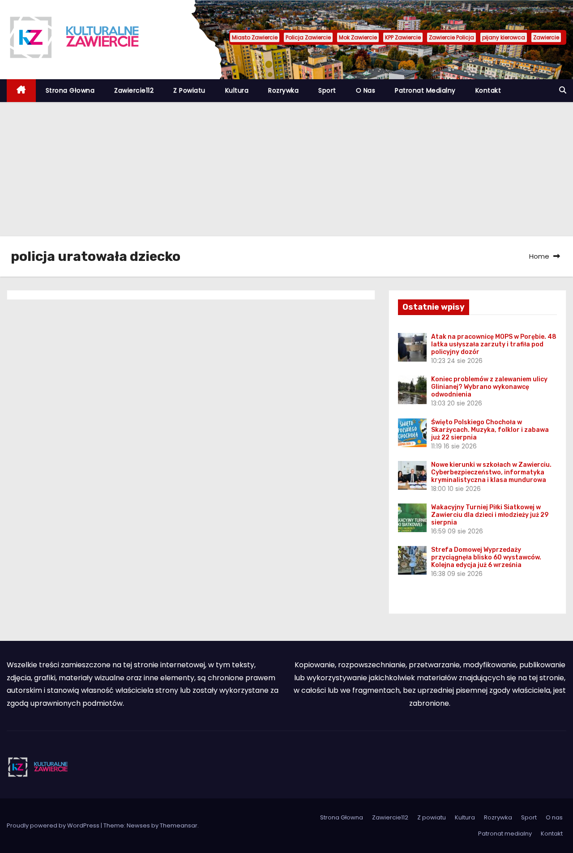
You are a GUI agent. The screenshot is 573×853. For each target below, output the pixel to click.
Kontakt (488, 90)
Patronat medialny (425, 90)
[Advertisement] (286, 169)
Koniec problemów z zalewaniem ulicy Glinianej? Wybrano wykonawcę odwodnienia (489, 386)
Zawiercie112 (134, 90)
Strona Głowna (70, 90)
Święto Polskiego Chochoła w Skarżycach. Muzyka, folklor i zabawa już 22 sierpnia (490, 429)
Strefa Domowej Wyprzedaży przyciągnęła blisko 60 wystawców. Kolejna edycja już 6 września (486, 557)
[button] (562, 90)
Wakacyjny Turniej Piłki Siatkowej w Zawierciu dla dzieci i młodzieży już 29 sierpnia (489, 514)
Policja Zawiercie (308, 37)
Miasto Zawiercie (255, 37)
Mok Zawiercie (358, 37)
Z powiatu (189, 90)
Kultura (237, 90)
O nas (366, 90)
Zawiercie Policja (451, 37)
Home (539, 256)
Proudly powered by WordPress (54, 825)
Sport (327, 90)
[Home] (21, 90)
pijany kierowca (503, 37)
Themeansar (178, 825)
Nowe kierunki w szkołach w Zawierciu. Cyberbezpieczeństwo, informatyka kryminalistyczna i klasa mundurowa (491, 472)
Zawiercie (546, 37)
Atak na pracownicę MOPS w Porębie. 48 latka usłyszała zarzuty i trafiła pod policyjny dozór (493, 344)
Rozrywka (283, 90)
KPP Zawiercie (403, 37)
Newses (138, 825)
